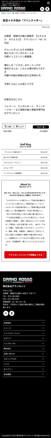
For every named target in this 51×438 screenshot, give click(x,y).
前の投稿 (8, 131)
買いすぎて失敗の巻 (11, 157)
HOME (3, 13)
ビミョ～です (8, 168)
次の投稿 (43, 131)
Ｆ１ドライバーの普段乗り (13, 173)
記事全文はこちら (13, 99)
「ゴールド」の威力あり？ (13, 152)
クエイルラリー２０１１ (12, 162)
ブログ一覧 (10, 13)
